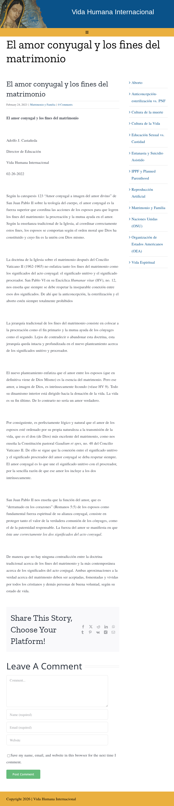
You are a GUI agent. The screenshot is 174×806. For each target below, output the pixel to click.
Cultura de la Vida (146, 123)
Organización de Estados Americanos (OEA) (147, 244)
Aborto (137, 82)
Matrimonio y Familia (42, 104)
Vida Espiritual (143, 262)
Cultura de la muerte (147, 112)
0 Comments (65, 104)
